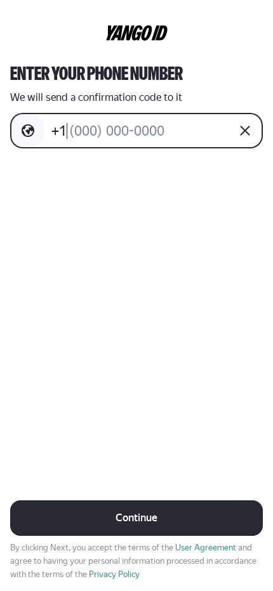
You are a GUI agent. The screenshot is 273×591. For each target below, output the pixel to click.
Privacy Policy (114, 574)
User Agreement (205, 547)
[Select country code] (28, 130)
